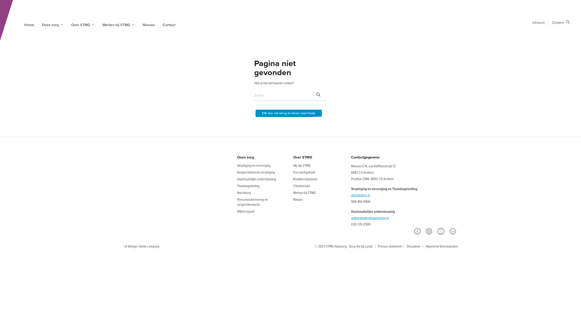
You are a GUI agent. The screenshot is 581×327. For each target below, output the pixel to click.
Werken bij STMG (304, 193)
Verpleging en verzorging (254, 165)
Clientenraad (301, 186)
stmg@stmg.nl (360, 195)
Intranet (538, 22)
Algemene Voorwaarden (442, 246)
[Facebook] (417, 231)
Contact (169, 25)
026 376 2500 (360, 224)
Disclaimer (414, 246)
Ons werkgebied (304, 172)
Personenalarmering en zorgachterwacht (252, 202)
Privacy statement (389, 246)
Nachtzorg (244, 193)
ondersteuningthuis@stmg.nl (370, 218)
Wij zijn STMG (302, 165)
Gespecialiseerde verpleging (256, 172)
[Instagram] (429, 231)
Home (29, 25)
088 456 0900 (360, 201)
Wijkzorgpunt (246, 211)
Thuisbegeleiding (248, 186)
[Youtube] (441, 231)
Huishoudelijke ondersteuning (256, 179)
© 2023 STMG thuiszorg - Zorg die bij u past (344, 246)
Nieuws (149, 25)
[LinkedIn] (453, 231)
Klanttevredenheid (305, 179)
